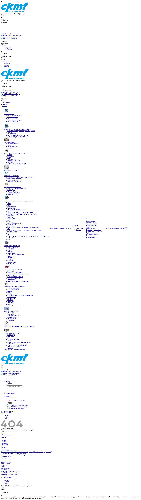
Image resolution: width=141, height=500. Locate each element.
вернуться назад (5, 431)
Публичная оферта (6, 456)
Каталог (3, 433)
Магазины (3, 447)
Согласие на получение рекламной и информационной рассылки (19, 455)
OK (40, 498)
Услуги (3, 466)
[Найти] (2, 17)
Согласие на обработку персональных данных (13, 453)
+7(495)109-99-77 (6, 33)
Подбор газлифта (5, 468)
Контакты (3, 441)
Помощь (3, 458)
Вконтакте (7, 63)
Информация (4, 444)
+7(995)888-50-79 (9, 38)
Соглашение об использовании (9, 450)
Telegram (6, 65)
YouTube (6, 66)
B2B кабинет (4, 443)
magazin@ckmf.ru (6, 61)
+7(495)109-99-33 (11, 37)
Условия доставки (6, 435)
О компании (4, 440)
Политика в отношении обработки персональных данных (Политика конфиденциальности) (26, 452)
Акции (2, 434)
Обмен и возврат (5, 463)
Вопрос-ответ (4, 465)
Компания (3, 437)
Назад (10, 383)
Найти (2, 489)
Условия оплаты (5, 460)
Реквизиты (4, 449)
